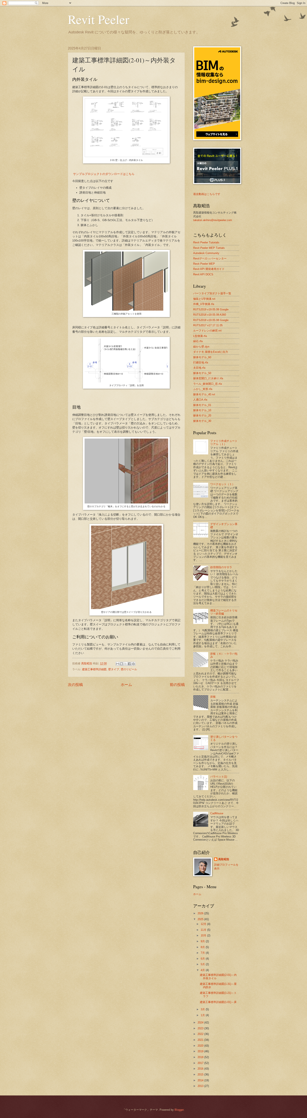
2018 (201, 1057)
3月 (203, 1009)
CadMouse (216, 813)
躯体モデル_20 (202, 415)
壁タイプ (113, 669)
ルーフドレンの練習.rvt (207, 330)
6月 (203, 958)
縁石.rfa (198, 341)
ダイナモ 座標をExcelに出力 (210, 351)
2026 (201, 913)
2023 (201, 1028)
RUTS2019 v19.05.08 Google (210, 309)
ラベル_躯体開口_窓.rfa (207, 383)
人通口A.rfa (200, 399)
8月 (203, 947)
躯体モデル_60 (202, 357)
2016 (201, 1068)
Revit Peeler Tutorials (206, 242)
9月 (203, 941)
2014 (201, 1080)
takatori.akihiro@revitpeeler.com (212, 220)
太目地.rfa (199, 367)
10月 (204, 935)
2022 (201, 1034)
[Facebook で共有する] (129, 664)
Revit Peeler (98, 19)
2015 (201, 1074)
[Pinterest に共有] (133, 664)
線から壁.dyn (201, 346)
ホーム (126, 685)
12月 (204, 924)
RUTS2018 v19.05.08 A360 (209, 314)
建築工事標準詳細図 (94, 669)
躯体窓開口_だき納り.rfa (208, 378)
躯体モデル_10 (202, 410)
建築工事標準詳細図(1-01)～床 (218, 1002)
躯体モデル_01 (202, 405)
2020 (201, 1045)
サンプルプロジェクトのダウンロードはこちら (103, 174)
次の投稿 (75, 685)
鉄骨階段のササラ (221, 567)
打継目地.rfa (200, 362)
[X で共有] (125, 664)
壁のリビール (129, 669)
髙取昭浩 (223, 859)
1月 (203, 1015)
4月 (203, 970)
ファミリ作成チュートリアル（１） (223, 442)
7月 (203, 952)
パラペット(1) (218, 776)
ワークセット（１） (222, 484)
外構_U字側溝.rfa (203, 304)
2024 (201, 1022)
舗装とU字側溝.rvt (204, 298)
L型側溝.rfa (200, 336)
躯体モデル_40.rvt (204, 394)
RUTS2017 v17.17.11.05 (208, 325)
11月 (204, 929)
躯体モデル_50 (202, 373)
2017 (201, 1063)
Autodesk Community (206, 253)
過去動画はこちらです (206, 194)
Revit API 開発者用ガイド (209, 269)
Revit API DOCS (203, 274)
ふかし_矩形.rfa (202, 389)
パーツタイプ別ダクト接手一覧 (212, 293)
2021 (201, 1039)
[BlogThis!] (121, 664)
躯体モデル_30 (202, 420)
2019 (201, 1051)
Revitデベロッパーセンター (210, 258)
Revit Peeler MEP (204, 263)
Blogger (179, 1109)
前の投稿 (177, 685)
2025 (201, 919)
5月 (203, 964)
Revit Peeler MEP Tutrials (209, 247)
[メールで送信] (117, 664)
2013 (201, 1086)
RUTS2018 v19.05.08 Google (210, 320)
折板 (213, 696)
